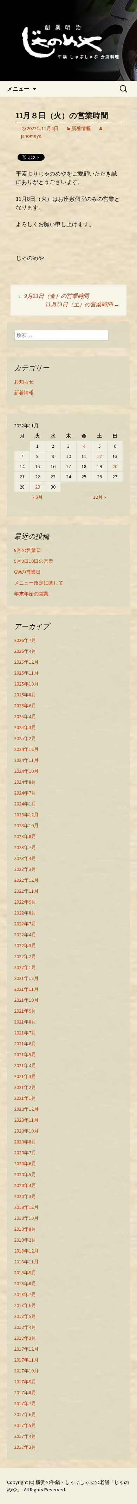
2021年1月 (25, 1098)
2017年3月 (25, 1447)
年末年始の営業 (31, 594)
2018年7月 (25, 1294)
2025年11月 (26, 673)
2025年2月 (25, 738)
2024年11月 (26, 760)
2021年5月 (25, 1054)
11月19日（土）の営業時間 (82, 304)
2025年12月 (26, 662)
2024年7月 (25, 793)
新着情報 (81, 128)
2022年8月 (25, 913)
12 (99, 456)
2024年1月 (25, 804)
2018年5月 (25, 1316)
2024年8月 (25, 782)
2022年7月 (25, 923)
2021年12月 (26, 978)
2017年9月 (25, 1381)
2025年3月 (25, 727)
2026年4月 (25, 651)
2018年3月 (25, 1338)
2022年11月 (26, 891)
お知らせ (24, 381)
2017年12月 (26, 1349)
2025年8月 (25, 695)
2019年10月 (26, 1218)
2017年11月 (26, 1360)
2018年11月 (26, 1261)
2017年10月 (26, 1371)
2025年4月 (25, 716)
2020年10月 (26, 1131)
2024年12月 (26, 749)
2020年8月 (25, 1142)
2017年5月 (25, 1425)
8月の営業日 (27, 550)
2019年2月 (25, 1240)
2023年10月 (26, 825)
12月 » (99, 497)
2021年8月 (25, 1022)
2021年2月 (25, 1087)
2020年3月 (25, 1196)
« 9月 (37, 497)
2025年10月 (26, 684)
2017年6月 (25, 1414)
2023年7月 (25, 847)
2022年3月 (25, 945)
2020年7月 (25, 1152)
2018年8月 (25, 1283)
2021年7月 (25, 1033)
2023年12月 (26, 814)
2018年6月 (25, 1305)
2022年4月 (25, 934)
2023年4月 (25, 858)
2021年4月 (25, 1065)
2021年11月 (26, 989)
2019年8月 (25, 1229)
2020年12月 (26, 1109)
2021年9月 (25, 1011)
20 (114, 466)
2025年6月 (25, 705)
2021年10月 (26, 1000)
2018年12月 (26, 1251)
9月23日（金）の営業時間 (53, 295)
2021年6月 (25, 1043)
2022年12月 (26, 880)
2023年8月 (25, 836)
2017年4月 (25, 1436)
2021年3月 (25, 1076)
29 (37, 487)
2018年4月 (25, 1327)
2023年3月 (25, 869)
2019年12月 (26, 1207)
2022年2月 (25, 956)
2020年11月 (26, 1120)
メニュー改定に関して (38, 583)
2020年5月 (25, 1174)
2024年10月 (26, 771)
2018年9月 (25, 1272)
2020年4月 (25, 1185)
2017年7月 (25, 1403)
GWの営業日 (27, 572)
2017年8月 (25, 1392)
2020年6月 (25, 1163)
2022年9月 (25, 902)
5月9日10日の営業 (33, 561)
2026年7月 (25, 640)
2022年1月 (25, 967)
